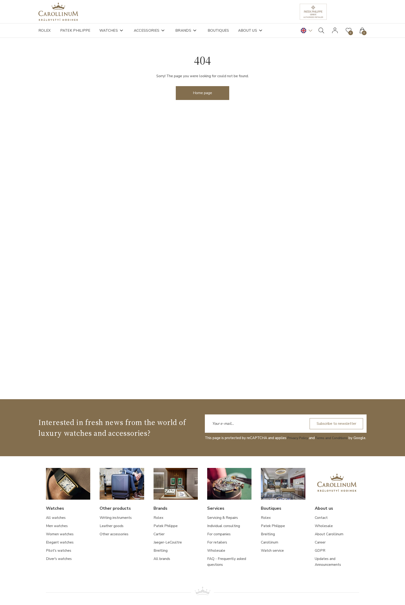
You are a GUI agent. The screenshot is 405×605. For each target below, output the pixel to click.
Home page (202, 95)
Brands (188, 30)
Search (321, 30)
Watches (110, 30)
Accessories (150, 30)
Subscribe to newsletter (335, 423)
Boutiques (223, 30)
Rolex (44, 30)
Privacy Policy (298, 438)
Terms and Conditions (333, 438)
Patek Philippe (76, 30)
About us (255, 30)
